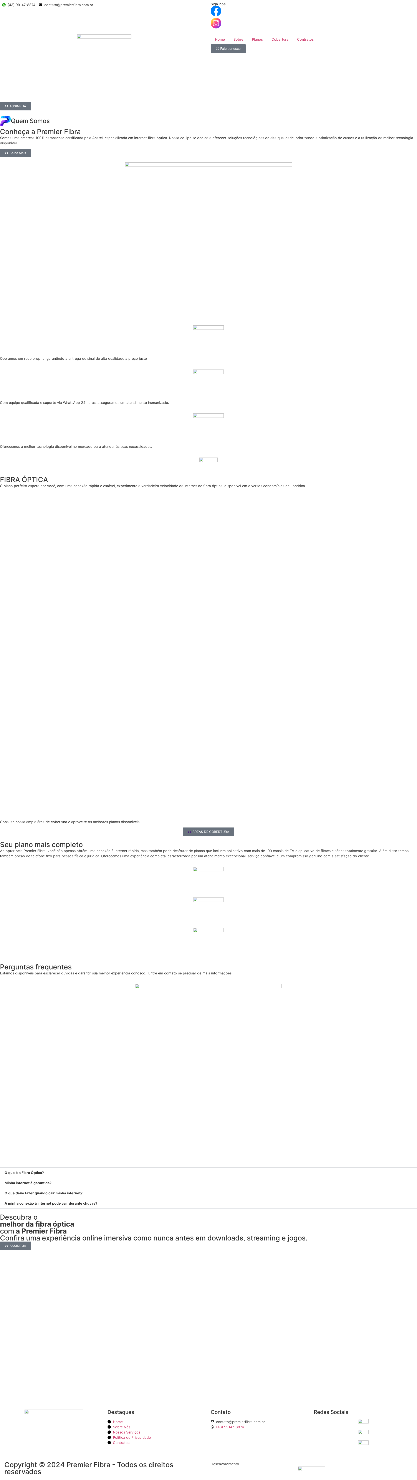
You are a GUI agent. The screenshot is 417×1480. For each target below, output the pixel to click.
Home (220, 39)
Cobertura (279, 39)
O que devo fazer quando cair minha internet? (44, 1193)
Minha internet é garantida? (28, 1183)
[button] (208, 1173)
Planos (257, 39)
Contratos (305, 39)
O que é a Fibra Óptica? (24, 1172)
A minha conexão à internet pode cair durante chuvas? (51, 1203)
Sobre (238, 39)
